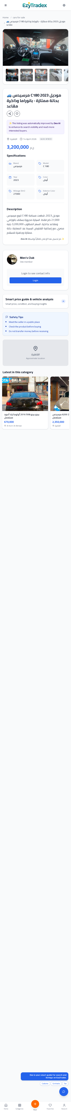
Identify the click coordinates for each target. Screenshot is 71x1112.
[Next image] (63, 47)
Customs (45, 1083)
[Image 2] (26, 75)
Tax (65, 1083)
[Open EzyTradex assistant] (63, 1091)
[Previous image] (7, 47)
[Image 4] (55, 75)
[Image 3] (41, 75)
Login (35, 280)
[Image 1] (12, 75)
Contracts (56, 1083)
